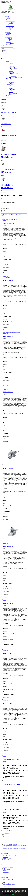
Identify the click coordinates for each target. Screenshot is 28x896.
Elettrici (10, 40)
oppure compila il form (8, 885)
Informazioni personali (8, 867)
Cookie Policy (6, 859)
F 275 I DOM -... (8, 703)
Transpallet (11, 23)
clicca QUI (17, 892)
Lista (4, 206)
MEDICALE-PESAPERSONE (13, 31)
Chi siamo (5, 857)
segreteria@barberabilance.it (9, 884)
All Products (3, 192)
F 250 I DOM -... (8, 653)
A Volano (8, 35)
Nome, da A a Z (8, 213)
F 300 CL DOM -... (8, 468)
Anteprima (5, 220)
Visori (10, 28)
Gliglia (4, 204)
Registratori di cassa (7, 45)
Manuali (10, 39)
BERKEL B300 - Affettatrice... (9, 135)
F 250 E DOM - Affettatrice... (8, 186)
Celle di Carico (12, 27)
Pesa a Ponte (10, 26)
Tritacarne (9, 38)
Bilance (6, 16)
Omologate (8, 97)
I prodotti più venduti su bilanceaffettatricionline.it (14, 848)
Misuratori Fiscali (9, 84)
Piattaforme (11, 29)
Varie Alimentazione (10, 43)
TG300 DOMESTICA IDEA (11, 809)
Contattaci (3, 874)
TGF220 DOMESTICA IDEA (11, 759)
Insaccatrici (8, 44)
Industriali (8, 24)
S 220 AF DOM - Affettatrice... (8, 170)
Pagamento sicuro (7, 858)
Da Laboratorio (9, 19)
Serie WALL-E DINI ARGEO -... (10, 112)
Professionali (8, 34)
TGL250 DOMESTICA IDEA (11, 784)
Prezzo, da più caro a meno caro (14, 214)
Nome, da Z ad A (16, 213)
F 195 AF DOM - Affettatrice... (8, 155)
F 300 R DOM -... (8, 546)
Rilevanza (3, 213)
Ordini (4, 868)
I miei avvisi (5, 872)
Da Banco (8, 17)
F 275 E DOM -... (8, 392)
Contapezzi (8, 18)
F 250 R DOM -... (8, 603)
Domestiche (8, 33)
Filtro (2, 215)
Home (4, 14)
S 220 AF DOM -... (8, 223)
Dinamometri (11, 22)
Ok (13, 894)
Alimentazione (7, 37)
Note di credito (6, 869)
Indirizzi (5, 870)
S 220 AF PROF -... (6, 124)
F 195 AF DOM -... (8, 280)
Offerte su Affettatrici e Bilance (10, 844)
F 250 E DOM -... (8, 336)
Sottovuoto (8, 42)
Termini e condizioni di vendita (10, 855)
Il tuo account (4, 862)
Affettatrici (6, 32)
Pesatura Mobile (10, 21)
